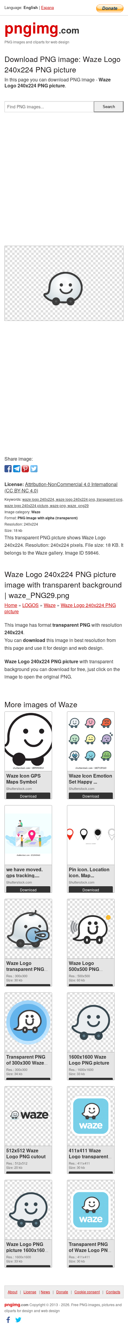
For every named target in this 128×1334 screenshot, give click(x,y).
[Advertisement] (64, 181)
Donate (62, 1291)
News (45, 1291)
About (12, 1291)
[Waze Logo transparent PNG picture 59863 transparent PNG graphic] (28, 929)
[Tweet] (34, 468)
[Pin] (25, 468)
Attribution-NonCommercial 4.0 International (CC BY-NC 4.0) (61, 487)
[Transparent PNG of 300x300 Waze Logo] (28, 1022)
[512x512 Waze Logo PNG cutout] (28, 1116)
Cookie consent (87, 1291)
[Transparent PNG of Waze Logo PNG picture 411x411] (91, 1210)
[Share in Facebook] (8, 468)
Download (28, 796)
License (30, 1291)
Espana (47, 7)
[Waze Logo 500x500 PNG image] (91, 929)
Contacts (113, 1291)
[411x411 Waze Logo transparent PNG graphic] (91, 1116)
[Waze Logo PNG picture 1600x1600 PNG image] (28, 1210)
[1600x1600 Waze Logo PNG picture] (91, 1022)
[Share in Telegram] (16, 468)
